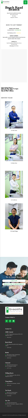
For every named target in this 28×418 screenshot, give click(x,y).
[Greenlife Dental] (14, 2)
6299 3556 (9, 347)
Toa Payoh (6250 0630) (14, 275)
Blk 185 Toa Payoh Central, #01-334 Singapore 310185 (11, 393)
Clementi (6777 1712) (14, 270)
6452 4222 (9, 337)
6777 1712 (9, 368)
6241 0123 (9, 358)
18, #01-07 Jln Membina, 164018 (13, 383)
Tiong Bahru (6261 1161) (14, 278)
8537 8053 (16, 46)
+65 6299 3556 (14, 44)
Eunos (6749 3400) (14, 272)
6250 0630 (9, 395)
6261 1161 (9, 385)
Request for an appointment (13, 284)
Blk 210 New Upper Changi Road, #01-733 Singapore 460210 (12, 355)
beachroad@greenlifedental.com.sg (14, 43)
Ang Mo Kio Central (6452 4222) (14, 262)
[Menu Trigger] (25, 2)
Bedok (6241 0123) (14, 267)
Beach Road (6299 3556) (14, 264)
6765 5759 (9, 406)
